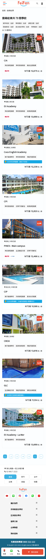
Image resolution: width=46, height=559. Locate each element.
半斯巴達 (13, 56)
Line (11, 554)
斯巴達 (12, 102)
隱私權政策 (35, 545)
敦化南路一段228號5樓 (15, 468)
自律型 (13, 147)
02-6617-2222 (11, 471)
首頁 (4, 10)
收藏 (4, 552)
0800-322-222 (29, 541)
